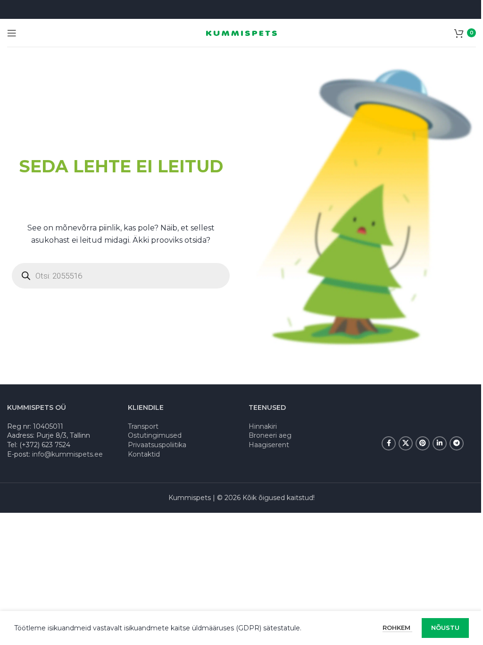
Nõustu (445, 627)
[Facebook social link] (389, 443)
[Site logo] (241, 32)
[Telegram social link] (457, 443)
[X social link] (406, 443)
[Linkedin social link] (440, 443)
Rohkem (397, 627)
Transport (143, 426)
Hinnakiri (263, 426)
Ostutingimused (155, 435)
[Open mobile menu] (11, 33)
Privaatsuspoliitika (157, 445)
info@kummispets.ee (67, 454)
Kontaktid (144, 454)
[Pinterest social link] (423, 443)
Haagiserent (269, 445)
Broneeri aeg (270, 435)
